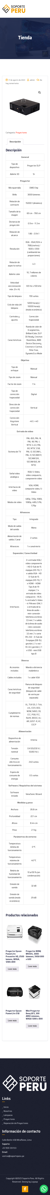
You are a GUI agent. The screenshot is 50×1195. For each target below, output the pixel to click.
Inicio (6, 1107)
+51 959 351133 (9, 1148)
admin (32, 80)
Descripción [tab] (15, 141)
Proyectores (21, 132)
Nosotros (8, 1111)
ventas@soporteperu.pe (13, 1156)
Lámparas (8, 1115)
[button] (39, 92)
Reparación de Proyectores (16, 1123)
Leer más (12, 969)
